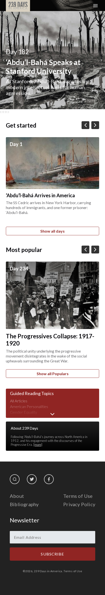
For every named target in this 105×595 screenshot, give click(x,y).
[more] (37, 445)
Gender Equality (23, 412)
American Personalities (29, 406)
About (17, 496)
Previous (3, 60)
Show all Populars (53, 373)
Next (101, 60)
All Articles (18, 400)
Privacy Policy (79, 504)
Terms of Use (78, 496)
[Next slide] (7, 112)
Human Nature (22, 417)
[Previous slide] (2, 112)
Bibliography (24, 504)
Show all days (52, 231)
